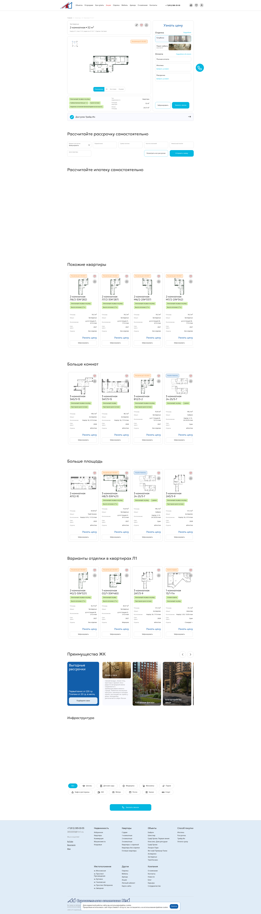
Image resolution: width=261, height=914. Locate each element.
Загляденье (74, 24)
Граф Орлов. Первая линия (158, 838)
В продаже (89, 5)
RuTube (70, 841)
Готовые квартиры (129, 851)
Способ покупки (185, 828)
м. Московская (100, 871)
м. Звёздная (98, 888)
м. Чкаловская (99, 882)
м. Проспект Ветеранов (103, 885)
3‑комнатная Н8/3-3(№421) (110, 495)
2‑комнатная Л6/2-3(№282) (78, 298)
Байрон (151, 832)
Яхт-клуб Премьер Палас (157, 851)
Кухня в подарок (172, 569)
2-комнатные (127, 838)
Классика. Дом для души (157, 841)
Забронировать (83, 343)
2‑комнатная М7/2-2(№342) (174, 298)
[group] (83, 309)
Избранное (98, 832)
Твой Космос (153, 860)
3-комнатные (127, 841)
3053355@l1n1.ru (75, 832)
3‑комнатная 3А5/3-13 (77, 398)
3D (106, 89)
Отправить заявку (181, 153)
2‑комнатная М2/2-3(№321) (78, 592)
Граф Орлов (152, 845)
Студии (124, 832)
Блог (150, 880)
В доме (121, 89)
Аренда (133, 5)
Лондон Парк (153, 848)
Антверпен (152, 854)
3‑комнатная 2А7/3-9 (141, 592)
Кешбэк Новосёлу (172, 375)
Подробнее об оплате (183, 54)
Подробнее (187, 32)
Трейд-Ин (181, 838)
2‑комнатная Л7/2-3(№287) (110, 298)
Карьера (151, 883)
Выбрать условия (162, 69)
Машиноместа (100, 841)
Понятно (174, 906)
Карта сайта (126, 886)
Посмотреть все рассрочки (156, 153)
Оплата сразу (182, 841)
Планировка (99, 89)
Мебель (125, 874)
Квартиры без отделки (131, 848)
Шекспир (151, 835)
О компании (143, 5)
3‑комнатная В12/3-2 (141, 398)
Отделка (116, 5)
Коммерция (98, 838)
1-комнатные (127, 835)
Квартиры (98, 835)
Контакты (153, 5)
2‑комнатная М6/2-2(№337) (142, 298)
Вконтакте (71, 845)
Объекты (79, 5)
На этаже (113, 89)
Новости (151, 877)
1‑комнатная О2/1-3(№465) (110, 592)
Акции (108, 5)
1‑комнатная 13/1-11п (173, 592)
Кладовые (98, 845)
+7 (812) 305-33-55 (75, 828)
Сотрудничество (154, 886)
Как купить (99, 5)
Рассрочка (181, 835)
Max (69, 849)
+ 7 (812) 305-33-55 (172, 5)
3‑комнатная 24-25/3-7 (173, 398)
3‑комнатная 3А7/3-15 (109, 398)
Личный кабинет (128, 883)
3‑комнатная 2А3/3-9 (173, 495)
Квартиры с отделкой (130, 845)
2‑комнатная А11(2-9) (77, 495)
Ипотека (180, 832)
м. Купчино (98, 879)
